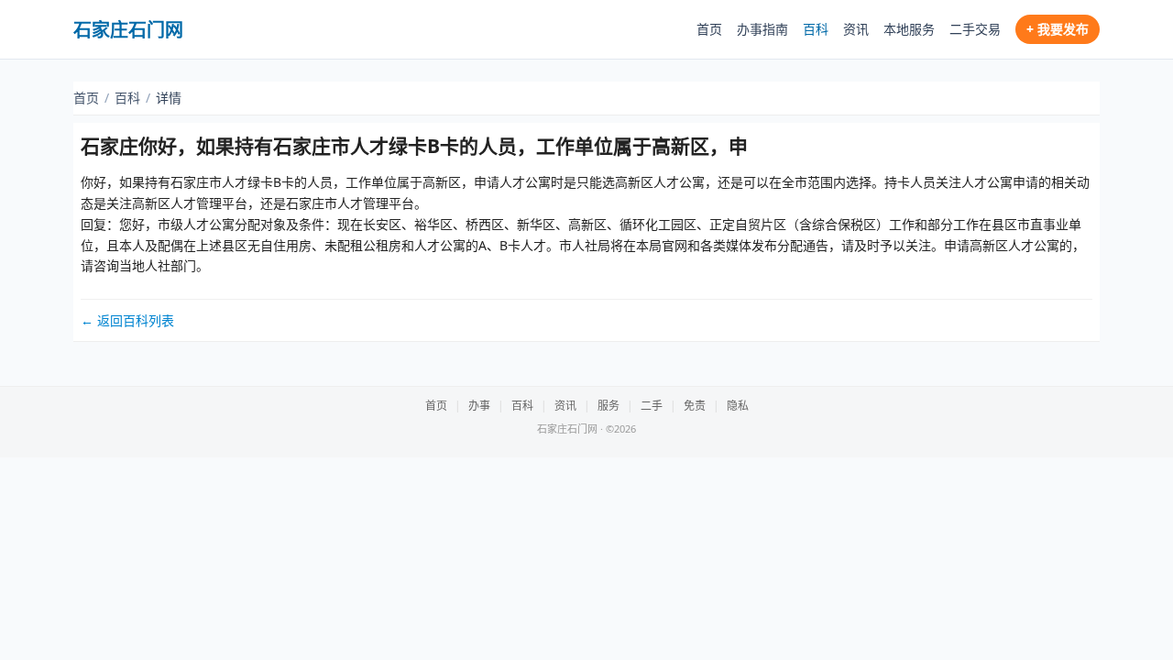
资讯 (856, 29)
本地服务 (909, 29)
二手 (652, 405)
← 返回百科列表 (127, 320)
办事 (479, 405)
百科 (815, 29)
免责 (695, 405)
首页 (709, 29)
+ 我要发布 (1057, 29)
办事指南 (762, 29)
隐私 (738, 405)
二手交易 (975, 29)
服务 (608, 405)
